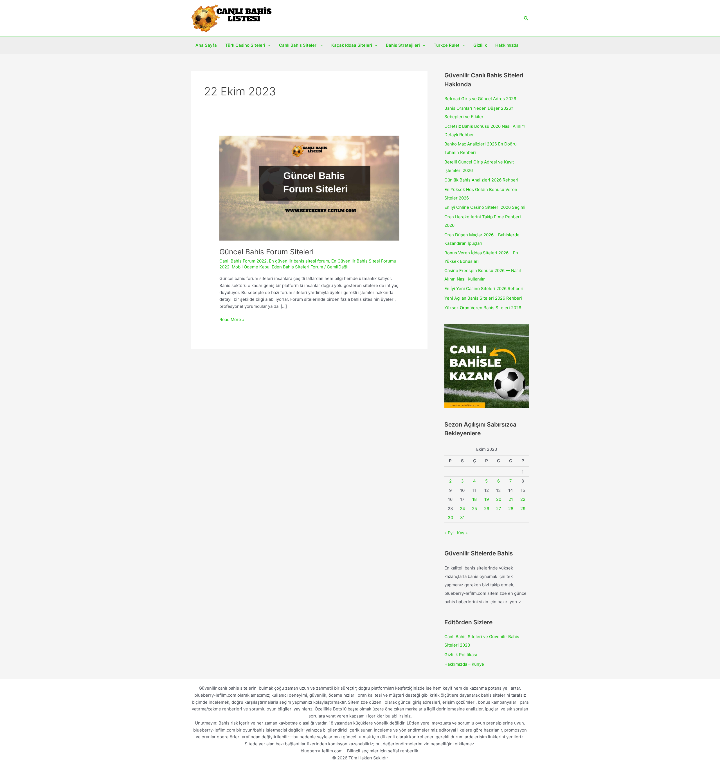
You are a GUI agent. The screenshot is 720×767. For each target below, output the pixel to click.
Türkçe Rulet (447, 45)
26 (486, 508)
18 (474, 499)
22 (522, 499)
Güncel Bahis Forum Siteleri (266, 251)
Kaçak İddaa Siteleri (351, 45)
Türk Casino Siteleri (245, 45)
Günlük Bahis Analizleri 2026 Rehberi (481, 180)
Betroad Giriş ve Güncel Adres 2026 (480, 98)
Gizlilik (480, 45)
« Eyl (449, 532)
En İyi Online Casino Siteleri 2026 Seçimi (484, 207)
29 (522, 508)
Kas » (462, 532)
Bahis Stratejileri (403, 45)
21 (510, 499)
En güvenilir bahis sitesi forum (299, 261)
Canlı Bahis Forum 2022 (243, 261)
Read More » (231, 320)
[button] (526, 18)
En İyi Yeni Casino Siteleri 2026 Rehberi (483, 288)
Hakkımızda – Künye (464, 664)
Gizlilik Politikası (460, 654)
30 (450, 517)
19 (486, 499)
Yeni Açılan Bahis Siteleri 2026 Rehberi (483, 298)
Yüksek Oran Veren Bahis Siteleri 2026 (482, 307)
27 (498, 508)
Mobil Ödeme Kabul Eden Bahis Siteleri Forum (277, 267)
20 (498, 499)
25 (474, 508)
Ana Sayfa (206, 45)
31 (462, 517)
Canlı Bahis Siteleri (298, 45)
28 (510, 508)
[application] (268, 45)
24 (462, 508)
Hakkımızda (507, 45)
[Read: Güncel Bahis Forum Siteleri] (309, 187)
